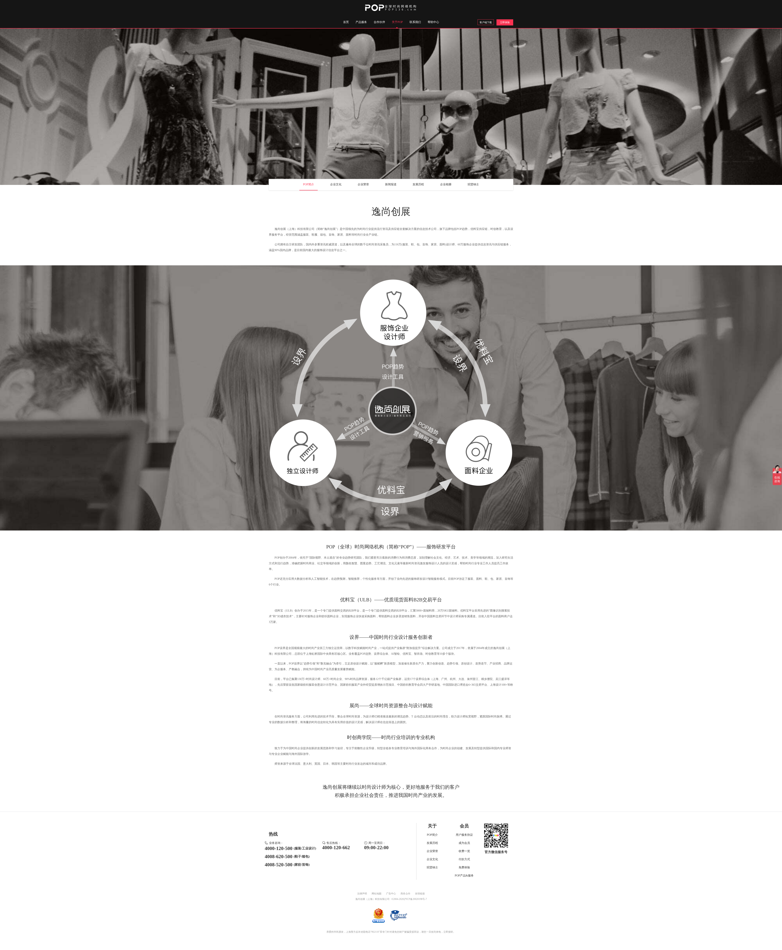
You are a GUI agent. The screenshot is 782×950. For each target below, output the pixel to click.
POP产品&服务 (464, 875)
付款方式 (464, 859)
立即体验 (505, 22)
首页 (346, 22)
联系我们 (415, 22)
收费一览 (464, 851)
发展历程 (418, 184)
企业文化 (336, 184)
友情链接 (420, 893)
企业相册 (445, 184)
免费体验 (464, 867)
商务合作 (405, 893)
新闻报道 (390, 184)
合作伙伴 (379, 22)
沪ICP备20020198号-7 (415, 899)
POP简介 (308, 184)
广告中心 (391, 893)
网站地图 (376, 893)
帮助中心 (433, 22)
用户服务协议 (464, 834)
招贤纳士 (473, 184)
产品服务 (361, 22)
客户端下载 (486, 22)
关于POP (397, 22)
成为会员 (464, 843)
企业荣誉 (363, 184)
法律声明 (362, 893)
